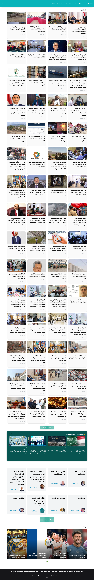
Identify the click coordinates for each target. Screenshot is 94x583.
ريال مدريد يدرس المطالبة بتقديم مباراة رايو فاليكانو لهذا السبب (37, 555)
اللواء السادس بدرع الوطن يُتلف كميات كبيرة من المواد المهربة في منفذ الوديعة (58, 413)
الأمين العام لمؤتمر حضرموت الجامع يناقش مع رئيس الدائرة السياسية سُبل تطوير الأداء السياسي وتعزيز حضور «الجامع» (37, 302)
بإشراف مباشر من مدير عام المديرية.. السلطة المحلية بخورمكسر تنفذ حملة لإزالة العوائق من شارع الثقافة (79, 221)
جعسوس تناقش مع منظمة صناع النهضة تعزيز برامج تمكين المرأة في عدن (57, 28)
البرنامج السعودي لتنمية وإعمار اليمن (75, 434)
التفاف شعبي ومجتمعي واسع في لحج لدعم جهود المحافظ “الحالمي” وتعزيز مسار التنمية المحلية (36, 110)
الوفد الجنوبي (81, 497)
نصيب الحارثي (13, 489)
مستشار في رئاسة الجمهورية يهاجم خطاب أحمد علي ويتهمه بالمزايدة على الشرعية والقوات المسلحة (17, 111)
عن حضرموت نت (59, 575)
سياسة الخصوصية (51, 575)
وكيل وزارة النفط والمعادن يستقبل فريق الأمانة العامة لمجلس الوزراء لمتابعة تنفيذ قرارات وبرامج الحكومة (18, 302)
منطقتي (53, 3)
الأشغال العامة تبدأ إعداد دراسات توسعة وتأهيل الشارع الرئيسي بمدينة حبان (58, 385)
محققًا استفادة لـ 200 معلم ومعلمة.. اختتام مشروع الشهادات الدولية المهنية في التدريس (18, 451)
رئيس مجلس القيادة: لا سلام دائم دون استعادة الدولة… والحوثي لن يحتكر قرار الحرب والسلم (38, 358)
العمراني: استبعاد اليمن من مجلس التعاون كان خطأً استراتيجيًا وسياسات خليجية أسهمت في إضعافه (16, 221)
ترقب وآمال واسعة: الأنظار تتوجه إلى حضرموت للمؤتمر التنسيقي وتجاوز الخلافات (37, 164)
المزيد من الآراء (47, 519)
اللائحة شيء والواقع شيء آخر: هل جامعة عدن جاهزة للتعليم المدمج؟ (38, 501)
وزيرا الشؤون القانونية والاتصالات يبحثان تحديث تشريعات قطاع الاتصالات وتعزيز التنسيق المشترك (36, 386)
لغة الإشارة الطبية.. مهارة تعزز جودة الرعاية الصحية (17, 55)
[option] (76, 445)
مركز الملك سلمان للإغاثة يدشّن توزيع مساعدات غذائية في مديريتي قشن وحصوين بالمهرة (17, 82)
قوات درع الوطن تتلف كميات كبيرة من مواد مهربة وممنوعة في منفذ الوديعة (78, 385)
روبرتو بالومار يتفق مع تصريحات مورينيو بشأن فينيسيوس (59, 555)
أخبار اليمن (79, 3)
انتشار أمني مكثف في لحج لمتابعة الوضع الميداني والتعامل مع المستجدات (58, 138)
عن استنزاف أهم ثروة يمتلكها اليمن (78, 472)
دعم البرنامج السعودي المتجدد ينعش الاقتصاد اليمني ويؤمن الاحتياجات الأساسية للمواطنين (77, 451)
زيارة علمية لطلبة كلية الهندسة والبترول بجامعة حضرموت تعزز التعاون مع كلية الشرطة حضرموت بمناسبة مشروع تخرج (16, 414)
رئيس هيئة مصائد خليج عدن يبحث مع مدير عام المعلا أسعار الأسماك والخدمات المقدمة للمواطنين (78, 111)
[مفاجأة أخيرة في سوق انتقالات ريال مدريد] (77, 544)
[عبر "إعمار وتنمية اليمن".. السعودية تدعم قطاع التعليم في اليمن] (57, 441)
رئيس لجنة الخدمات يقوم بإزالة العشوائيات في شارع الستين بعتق (77, 356)
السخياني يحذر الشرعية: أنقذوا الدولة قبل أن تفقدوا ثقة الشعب (37, 275)
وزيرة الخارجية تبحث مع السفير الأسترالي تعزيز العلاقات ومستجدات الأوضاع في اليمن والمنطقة (78, 29)
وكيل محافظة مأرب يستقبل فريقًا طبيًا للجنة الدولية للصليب (36, 55)
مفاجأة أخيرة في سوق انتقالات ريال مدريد (77, 556)
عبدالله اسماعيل (54, 483)
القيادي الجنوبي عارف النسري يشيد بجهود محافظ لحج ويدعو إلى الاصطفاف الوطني (37, 192)
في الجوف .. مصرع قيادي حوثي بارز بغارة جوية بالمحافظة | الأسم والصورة (57, 110)
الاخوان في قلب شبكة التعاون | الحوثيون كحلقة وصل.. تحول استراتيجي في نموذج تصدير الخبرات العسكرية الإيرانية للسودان (77, 83)
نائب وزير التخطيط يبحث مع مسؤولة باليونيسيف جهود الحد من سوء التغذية (78, 56)
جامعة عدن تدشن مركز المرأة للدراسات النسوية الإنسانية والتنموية (79, 248)
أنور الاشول (54, 510)
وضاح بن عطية (75, 510)
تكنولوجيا (59, 3)
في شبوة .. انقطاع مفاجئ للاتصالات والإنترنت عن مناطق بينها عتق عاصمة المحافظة (58, 248)
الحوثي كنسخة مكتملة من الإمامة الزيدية (58, 472)
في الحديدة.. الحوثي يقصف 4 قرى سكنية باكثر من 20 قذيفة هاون (17, 138)
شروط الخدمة (38, 575)
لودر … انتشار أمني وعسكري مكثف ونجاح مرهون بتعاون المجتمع (58, 276)
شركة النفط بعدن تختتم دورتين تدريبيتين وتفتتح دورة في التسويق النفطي (17, 276)
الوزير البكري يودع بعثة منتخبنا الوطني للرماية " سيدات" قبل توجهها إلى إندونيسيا (78, 192)
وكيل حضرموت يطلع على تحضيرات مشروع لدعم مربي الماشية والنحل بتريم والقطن (17, 329)
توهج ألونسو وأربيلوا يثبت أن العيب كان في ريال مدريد (17, 556)
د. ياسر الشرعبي (34, 487)
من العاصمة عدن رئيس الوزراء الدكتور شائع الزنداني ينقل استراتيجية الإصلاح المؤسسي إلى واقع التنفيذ (37, 476)
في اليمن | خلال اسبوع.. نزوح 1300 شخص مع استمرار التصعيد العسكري (77, 138)
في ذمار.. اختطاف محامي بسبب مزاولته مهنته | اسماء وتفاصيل (78, 300)
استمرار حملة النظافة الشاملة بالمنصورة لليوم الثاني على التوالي (79, 276)
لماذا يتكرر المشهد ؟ (17, 497)
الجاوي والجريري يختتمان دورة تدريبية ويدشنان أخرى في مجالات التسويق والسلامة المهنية (37, 413)
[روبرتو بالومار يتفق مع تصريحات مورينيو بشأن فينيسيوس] (57, 544)
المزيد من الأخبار (47, 427)
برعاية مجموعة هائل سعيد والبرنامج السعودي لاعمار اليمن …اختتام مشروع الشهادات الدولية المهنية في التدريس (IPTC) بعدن (38, 452)
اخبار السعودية (72, 3)
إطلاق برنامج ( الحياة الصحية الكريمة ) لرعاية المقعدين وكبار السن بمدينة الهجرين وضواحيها (37, 220)
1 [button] (47, 561)
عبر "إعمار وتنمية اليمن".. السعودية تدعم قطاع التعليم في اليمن (57, 450)
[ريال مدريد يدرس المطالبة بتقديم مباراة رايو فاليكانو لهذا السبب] (37, 544)
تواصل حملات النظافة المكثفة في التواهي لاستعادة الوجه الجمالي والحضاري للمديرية (17, 357)
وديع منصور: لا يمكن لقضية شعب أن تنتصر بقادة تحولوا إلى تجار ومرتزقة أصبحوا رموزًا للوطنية (57, 56)
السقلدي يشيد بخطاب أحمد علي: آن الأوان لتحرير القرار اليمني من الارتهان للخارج (16, 248)
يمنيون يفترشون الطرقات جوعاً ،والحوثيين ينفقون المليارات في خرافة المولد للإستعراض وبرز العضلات (17, 477)
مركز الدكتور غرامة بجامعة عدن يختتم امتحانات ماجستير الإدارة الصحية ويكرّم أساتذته (37, 329)
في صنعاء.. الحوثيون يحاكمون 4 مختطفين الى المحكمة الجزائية (58, 191)
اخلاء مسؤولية (44, 575)
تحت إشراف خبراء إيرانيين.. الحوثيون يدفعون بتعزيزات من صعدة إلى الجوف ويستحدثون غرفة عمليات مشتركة (58, 165)
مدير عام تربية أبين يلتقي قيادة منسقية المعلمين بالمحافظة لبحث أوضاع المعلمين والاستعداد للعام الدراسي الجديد (16, 165)
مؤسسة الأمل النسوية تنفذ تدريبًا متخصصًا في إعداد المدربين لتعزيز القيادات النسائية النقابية (57, 329)
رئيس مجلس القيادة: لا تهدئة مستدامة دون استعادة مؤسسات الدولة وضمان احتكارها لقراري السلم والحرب (16, 193)
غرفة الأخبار (34, 511)
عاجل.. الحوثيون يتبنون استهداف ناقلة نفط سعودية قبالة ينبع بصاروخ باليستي (57, 82)
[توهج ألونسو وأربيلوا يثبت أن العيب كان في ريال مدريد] (17, 544)
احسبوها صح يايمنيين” (58, 497)
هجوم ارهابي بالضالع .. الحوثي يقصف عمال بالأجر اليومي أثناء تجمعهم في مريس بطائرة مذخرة (57, 220)
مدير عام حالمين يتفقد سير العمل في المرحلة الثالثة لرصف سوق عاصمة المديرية (78, 413)
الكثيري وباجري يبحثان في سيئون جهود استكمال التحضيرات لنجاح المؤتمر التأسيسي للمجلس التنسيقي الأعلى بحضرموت (57, 302)
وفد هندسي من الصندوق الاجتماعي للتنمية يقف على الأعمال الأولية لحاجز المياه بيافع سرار (37, 249)
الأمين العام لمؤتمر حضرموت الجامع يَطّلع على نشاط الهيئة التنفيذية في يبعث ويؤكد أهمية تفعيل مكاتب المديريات (78, 330)
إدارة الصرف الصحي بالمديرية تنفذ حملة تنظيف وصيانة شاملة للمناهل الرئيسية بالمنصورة (16, 385)
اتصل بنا (33, 575)
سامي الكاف (75, 483)
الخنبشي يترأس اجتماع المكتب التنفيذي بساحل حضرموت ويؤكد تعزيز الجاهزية (57, 357)
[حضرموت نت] (90, 3)
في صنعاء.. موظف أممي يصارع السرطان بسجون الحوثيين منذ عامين (37, 82)
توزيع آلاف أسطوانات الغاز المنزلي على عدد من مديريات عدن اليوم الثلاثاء (36, 138)
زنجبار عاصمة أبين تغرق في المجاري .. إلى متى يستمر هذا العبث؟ (17, 28)
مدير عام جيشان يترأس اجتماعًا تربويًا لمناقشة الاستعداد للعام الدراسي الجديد (37, 28)
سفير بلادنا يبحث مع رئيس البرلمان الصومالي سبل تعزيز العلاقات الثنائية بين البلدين (79, 164)
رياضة (65, 3)
